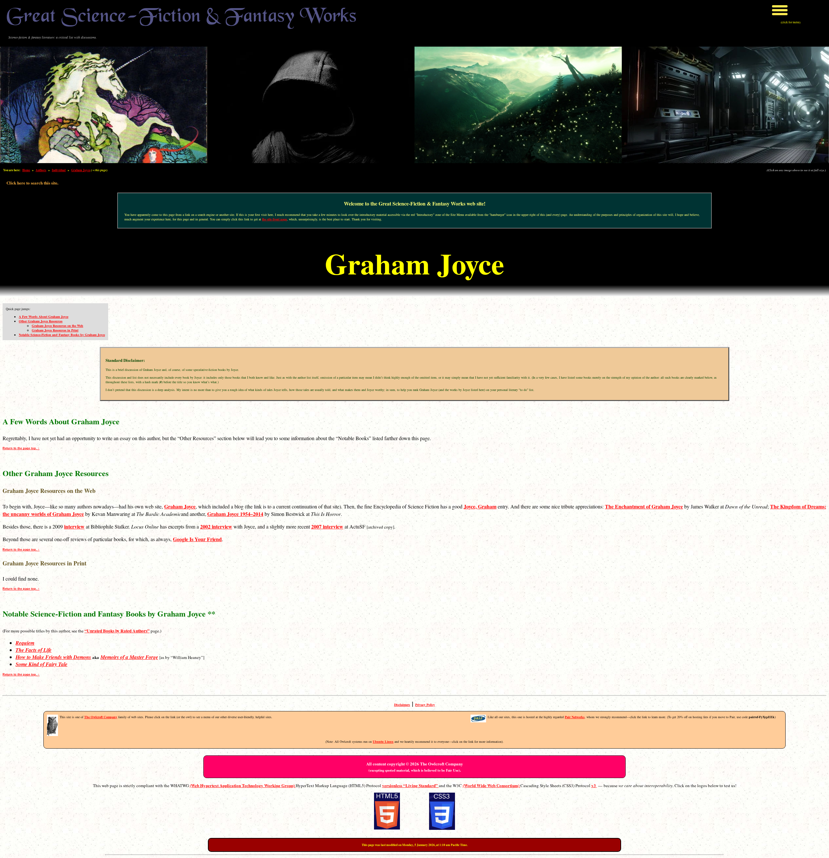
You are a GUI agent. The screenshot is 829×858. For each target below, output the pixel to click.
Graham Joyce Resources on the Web (57, 325)
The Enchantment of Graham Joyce (644, 506)
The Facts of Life (33, 649)
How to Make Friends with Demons (53, 657)
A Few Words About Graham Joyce (43, 316)
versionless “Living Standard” (410, 785)
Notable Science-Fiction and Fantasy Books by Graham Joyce (62, 334)
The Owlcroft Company (100, 717)
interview (74, 526)
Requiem (25, 642)
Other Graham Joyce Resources (40, 321)
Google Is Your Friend (197, 539)
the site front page (274, 219)
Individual (59, 170)
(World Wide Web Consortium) (491, 785)
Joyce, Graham (480, 506)
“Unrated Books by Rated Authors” (117, 631)
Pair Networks (575, 717)
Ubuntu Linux (383, 741)
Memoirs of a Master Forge (129, 657)
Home (26, 170)
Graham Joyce (80, 170)
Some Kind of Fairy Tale (41, 664)
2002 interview (216, 526)
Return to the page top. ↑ (21, 448)
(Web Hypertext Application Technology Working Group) (243, 785)
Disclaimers (402, 704)
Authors (41, 170)
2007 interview (327, 526)
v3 (594, 785)
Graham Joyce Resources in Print (55, 330)
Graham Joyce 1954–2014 (235, 514)
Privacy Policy (425, 704)
